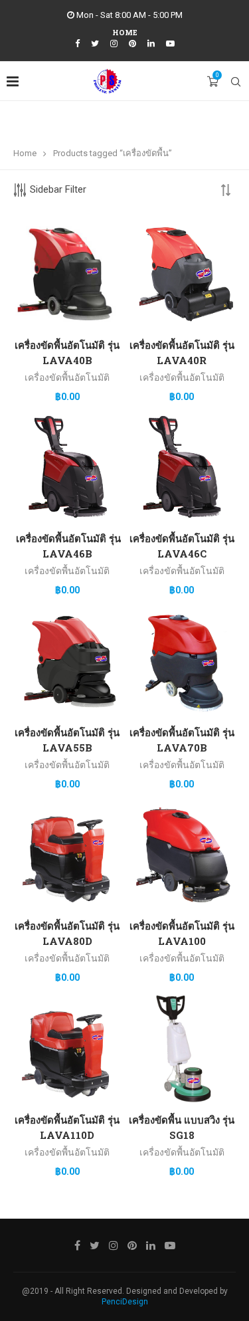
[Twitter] (95, 44)
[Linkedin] (151, 44)
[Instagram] (114, 44)
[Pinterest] (132, 44)
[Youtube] (170, 44)
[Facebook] (77, 44)
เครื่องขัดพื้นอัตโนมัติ (67, 377)
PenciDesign (125, 1301)
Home (124, 32)
